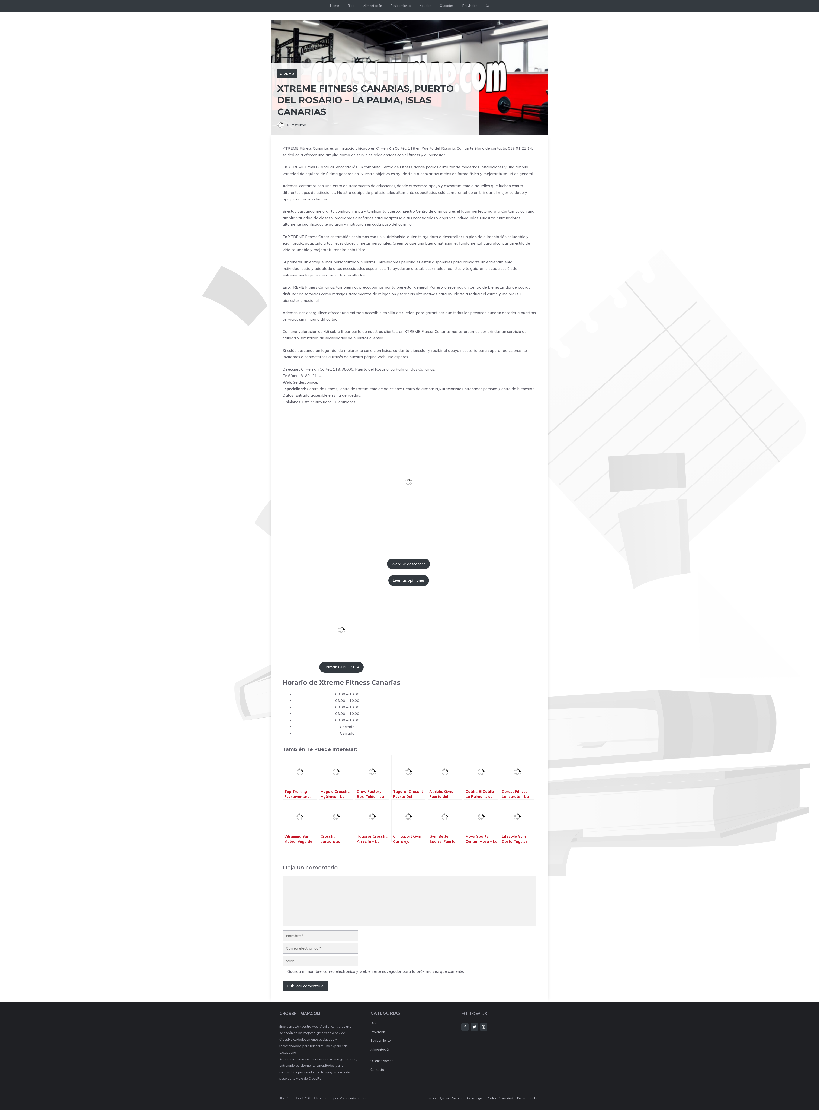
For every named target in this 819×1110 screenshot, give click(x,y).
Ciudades (447, 6)
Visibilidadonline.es (353, 1098)
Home (334, 6)
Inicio (432, 1098)
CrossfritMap (298, 125)
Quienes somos (381, 1061)
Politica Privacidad (500, 1098)
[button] (487, 6)
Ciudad (287, 74)
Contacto (377, 1070)
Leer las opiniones (409, 580)
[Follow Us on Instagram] (483, 1027)
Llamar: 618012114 (341, 667)
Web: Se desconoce (408, 563)
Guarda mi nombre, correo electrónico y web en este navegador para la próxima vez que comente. (375, 971)
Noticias (425, 6)
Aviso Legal (474, 1098)
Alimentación (372, 6)
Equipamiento (401, 6)
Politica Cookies (528, 1098)
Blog (351, 6)
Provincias (469, 6)
